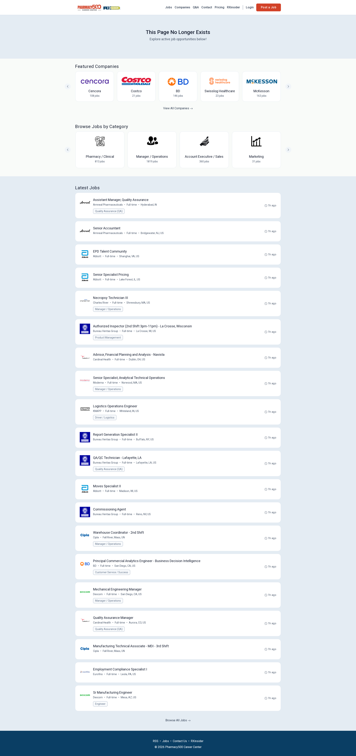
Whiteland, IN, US (129, 411)
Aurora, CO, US (137, 622)
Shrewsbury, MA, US (138, 302)
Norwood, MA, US (132, 382)
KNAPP (97, 411)
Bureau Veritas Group (105, 331)
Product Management (108, 337)
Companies (182, 7)
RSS (155, 741)
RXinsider (233, 7)
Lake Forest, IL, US (129, 279)
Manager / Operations (108, 309)
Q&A (196, 7)
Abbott (97, 256)
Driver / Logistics (104, 417)
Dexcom (98, 594)
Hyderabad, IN (149, 204)
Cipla (96, 537)
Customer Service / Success (111, 572)
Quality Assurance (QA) (109, 211)
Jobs (168, 7)
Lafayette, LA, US (146, 462)
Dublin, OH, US (137, 359)
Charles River (100, 302)
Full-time (132, 204)
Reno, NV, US (143, 514)
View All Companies (176, 108)
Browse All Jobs (176, 720)
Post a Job (268, 7)
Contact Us (180, 741)
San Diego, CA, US (124, 565)
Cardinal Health (102, 359)
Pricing (219, 7)
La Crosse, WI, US (146, 331)
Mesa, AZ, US (128, 697)
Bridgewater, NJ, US (152, 233)
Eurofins (98, 674)
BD (94, 565)
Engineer (100, 703)
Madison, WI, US (128, 491)
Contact (206, 7)
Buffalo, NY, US (145, 439)
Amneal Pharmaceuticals (108, 204)
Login (250, 7)
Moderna (98, 382)
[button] (288, 150)
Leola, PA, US (128, 674)
